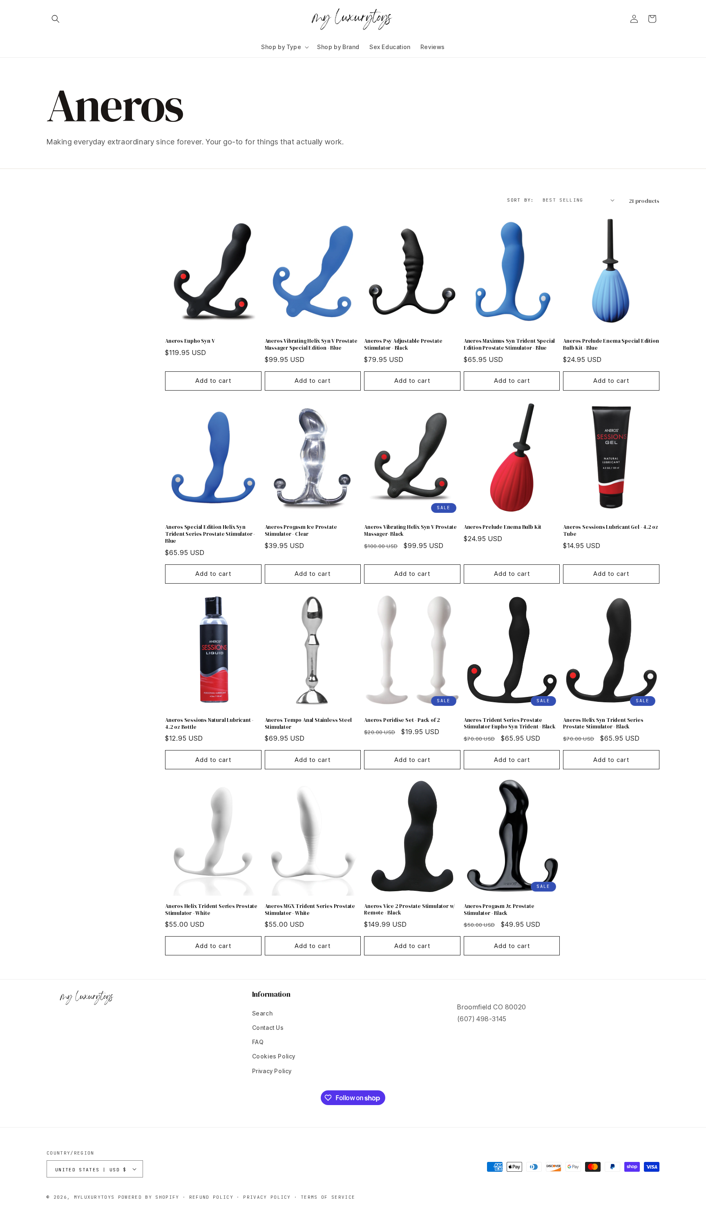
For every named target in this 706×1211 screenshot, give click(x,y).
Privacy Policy (272, 1070)
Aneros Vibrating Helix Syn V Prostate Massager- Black (410, 530)
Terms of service (328, 1197)
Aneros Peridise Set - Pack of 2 (402, 720)
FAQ (258, 1041)
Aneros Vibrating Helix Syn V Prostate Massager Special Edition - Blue (311, 344)
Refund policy (211, 1197)
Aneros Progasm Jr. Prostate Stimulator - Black (499, 910)
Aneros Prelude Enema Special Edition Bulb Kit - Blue (611, 344)
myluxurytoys (94, 1197)
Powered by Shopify (148, 1197)
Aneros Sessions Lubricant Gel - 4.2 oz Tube (610, 530)
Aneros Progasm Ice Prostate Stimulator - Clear (301, 530)
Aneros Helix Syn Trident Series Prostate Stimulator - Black (603, 723)
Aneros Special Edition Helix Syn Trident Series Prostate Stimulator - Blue (210, 534)
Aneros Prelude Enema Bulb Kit (502, 527)
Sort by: (520, 200)
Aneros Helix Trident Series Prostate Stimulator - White (211, 910)
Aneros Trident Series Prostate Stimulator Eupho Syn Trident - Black (510, 723)
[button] (56, 19)
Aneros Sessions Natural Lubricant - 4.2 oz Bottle (209, 723)
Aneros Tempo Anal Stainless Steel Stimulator (308, 723)
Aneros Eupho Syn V (190, 341)
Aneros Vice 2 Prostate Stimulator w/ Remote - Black (409, 910)
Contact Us (268, 1027)
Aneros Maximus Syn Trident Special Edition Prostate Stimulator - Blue (509, 344)
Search (262, 1013)
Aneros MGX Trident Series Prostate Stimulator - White (310, 910)
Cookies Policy (273, 1056)
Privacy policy (266, 1197)
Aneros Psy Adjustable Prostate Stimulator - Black (403, 344)
